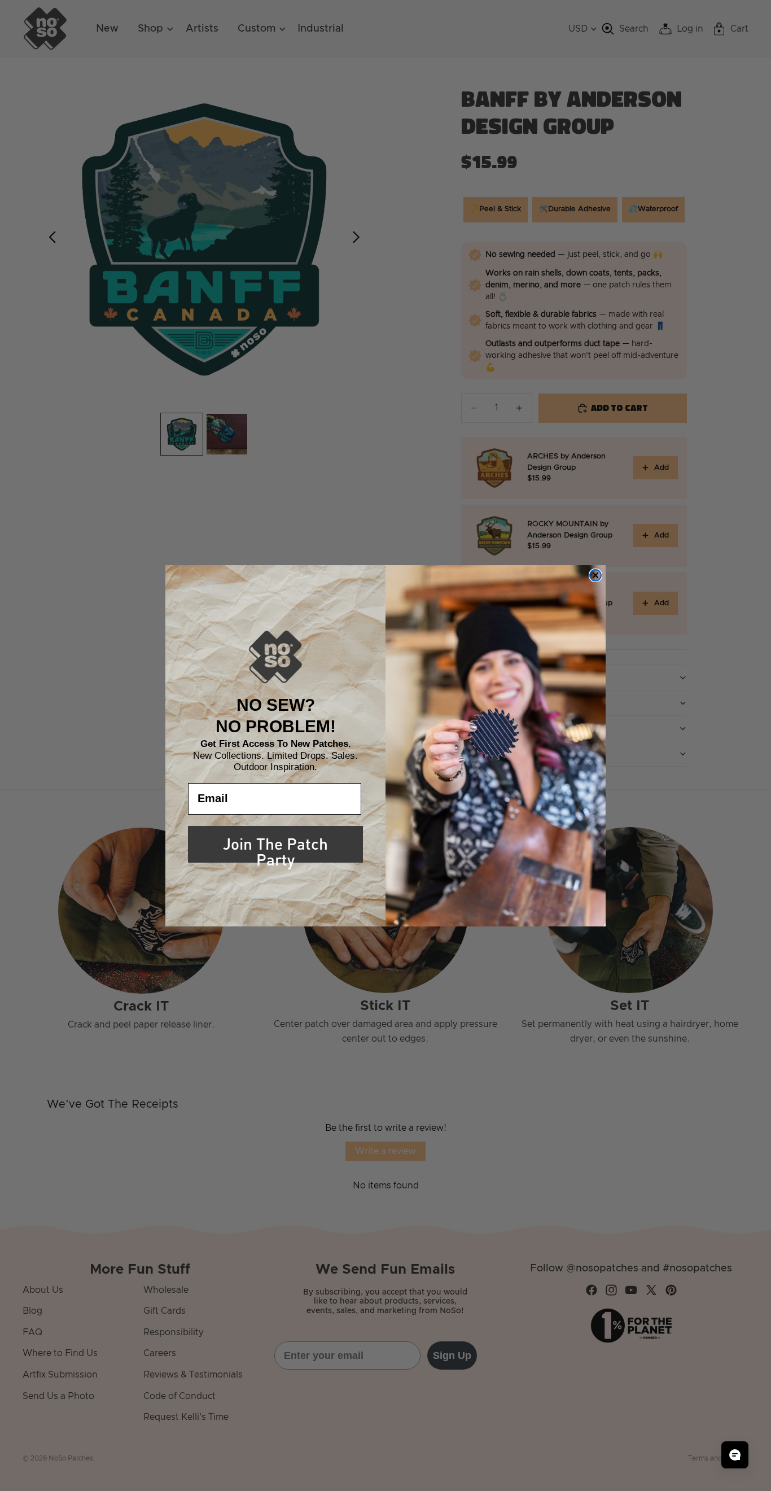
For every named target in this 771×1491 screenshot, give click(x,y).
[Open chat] (734, 1454)
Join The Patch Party (275, 846)
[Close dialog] (595, 575)
